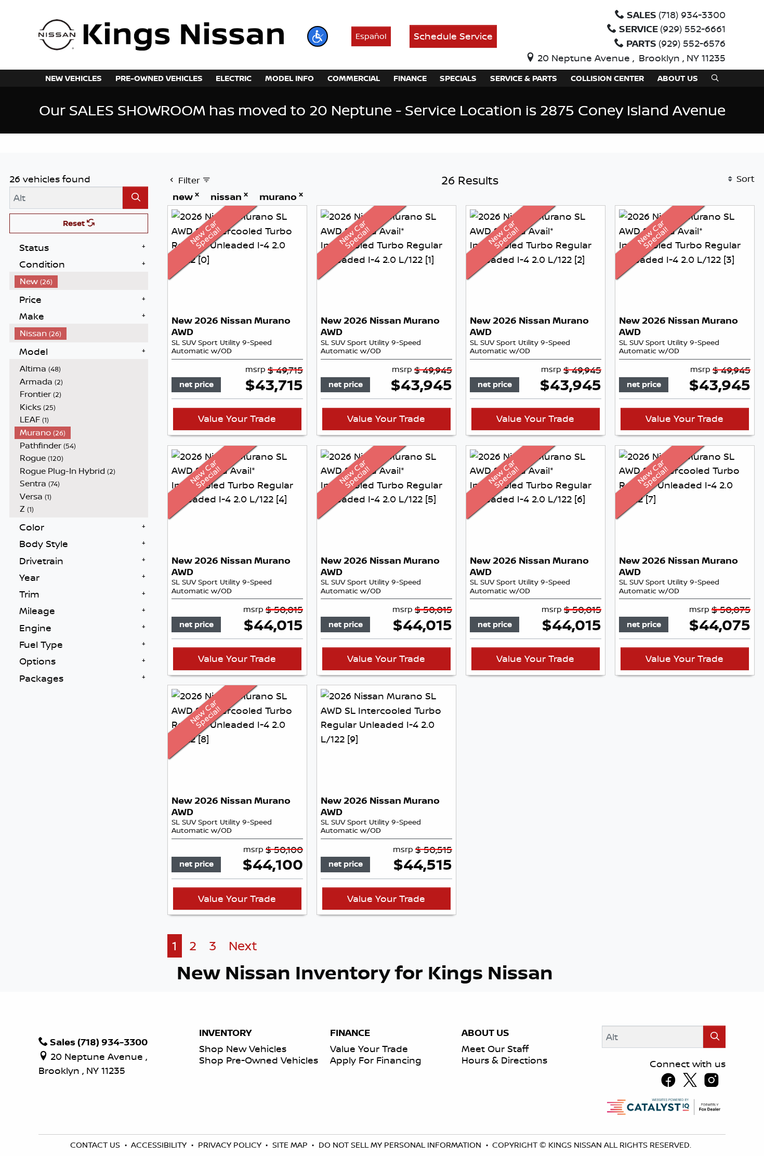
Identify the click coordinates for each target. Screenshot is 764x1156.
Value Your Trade (237, 418)
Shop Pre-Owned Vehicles (258, 1060)
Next (243, 945)
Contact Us (96, 1144)
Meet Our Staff (495, 1048)
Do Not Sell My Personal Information (401, 1144)
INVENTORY (225, 1033)
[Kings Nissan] (161, 35)
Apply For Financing (375, 1060)
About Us (485, 1033)
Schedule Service (453, 36)
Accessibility (160, 1144)
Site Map (291, 1144)
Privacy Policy (231, 1144)
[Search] (135, 198)
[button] (317, 36)
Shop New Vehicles (242, 1048)
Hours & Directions (504, 1060)
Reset (75, 223)
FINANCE (350, 1033)
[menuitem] (82, 281)
